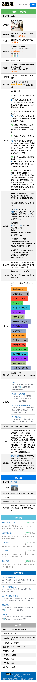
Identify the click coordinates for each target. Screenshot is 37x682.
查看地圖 (14, 71)
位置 (15, 209)
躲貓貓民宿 (6, 614)
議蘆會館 (5, 561)
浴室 (12, 225)
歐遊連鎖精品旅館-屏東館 (21, 405)
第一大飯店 (14, 482)
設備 (20, 225)
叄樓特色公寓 (7, 533)
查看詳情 (15, 42)
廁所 (29, 214)
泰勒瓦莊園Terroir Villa (10, 522)
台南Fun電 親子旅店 (9, 587)
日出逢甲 (5, 543)
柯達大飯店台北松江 (9, 578)
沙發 (12, 212)
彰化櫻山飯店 (17, 417)
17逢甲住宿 (6, 551)
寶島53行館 (15, 456)
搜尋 (33, 5)
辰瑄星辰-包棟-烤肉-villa (10, 596)
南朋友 (14, 382)
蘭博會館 (5, 605)
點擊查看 (21, 36)
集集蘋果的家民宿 (18, 394)
